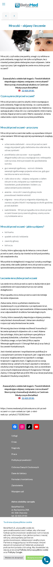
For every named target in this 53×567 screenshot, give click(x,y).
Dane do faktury (18, 473)
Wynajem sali (17, 491)
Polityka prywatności (21, 460)
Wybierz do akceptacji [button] (14, 558)
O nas (14, 441)
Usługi (14, 435)
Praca (14, 454)
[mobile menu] (3, 4)
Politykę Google (15, 552)
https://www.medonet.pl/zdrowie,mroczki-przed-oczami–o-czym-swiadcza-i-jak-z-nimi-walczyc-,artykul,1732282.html (24, 411)
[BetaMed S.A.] (26, 5)
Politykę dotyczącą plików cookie (33, 550)
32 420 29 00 (28, 90)
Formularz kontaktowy (22, 479)
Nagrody (15, 448)
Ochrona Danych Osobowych (25, 467)
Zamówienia (17, 485)
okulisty (33, 84)
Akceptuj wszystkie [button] (35, 558)
